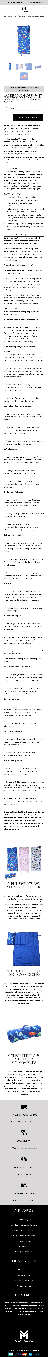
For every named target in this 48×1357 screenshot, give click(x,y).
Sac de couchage (25, 16)
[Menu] (5, 9)
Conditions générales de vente (24, 1225)
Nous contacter (24, 1286)
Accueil (4, 16)
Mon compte (24, 1270)
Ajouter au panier (28, 117)
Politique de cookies (24, 1252)
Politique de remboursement (24, 1235)
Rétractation (24, 1246)
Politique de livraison (24, 1241)
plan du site (24, 1347)
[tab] (24, 178)
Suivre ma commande (24, 1280)
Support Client (24, 1275)
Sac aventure (12, 16)
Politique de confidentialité (24, 1230)
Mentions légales (24, 1219)
